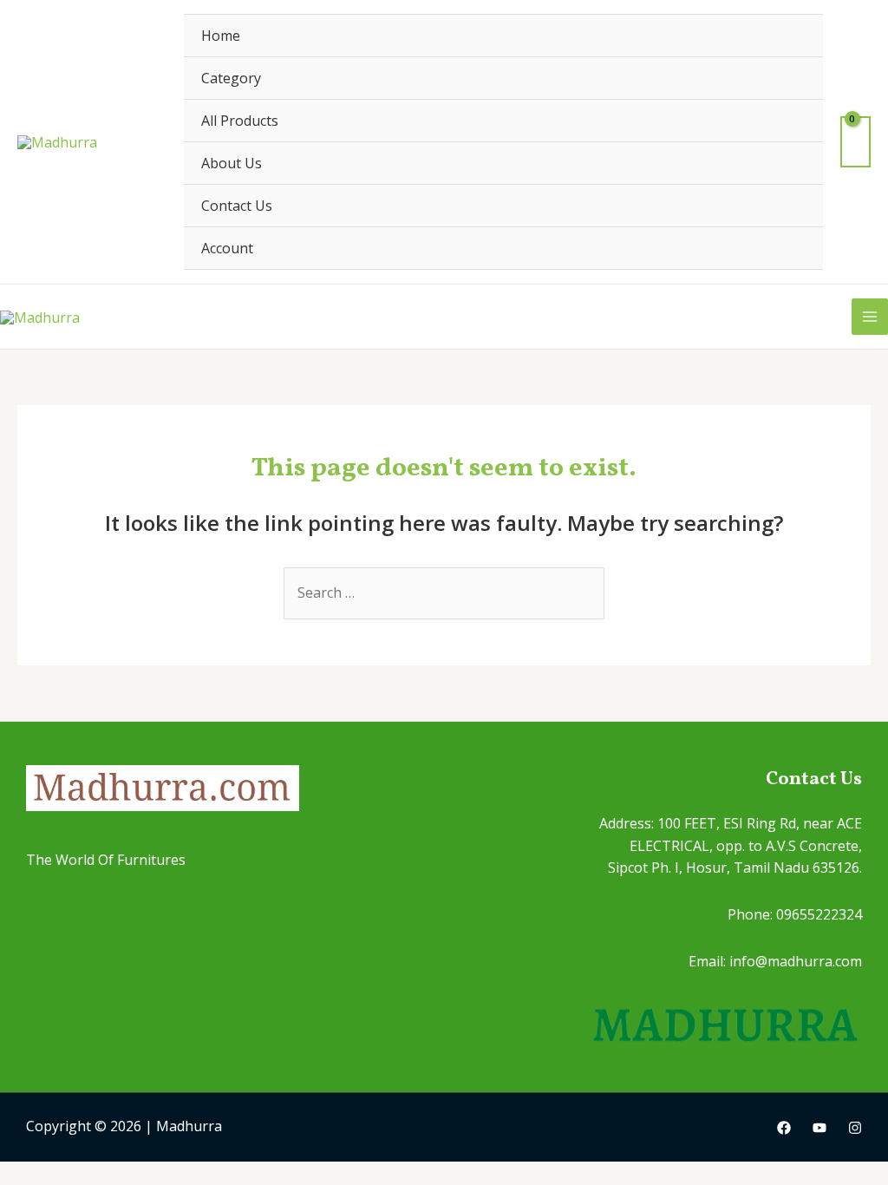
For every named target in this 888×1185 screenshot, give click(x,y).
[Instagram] (855, 1128)
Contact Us (236, 205)
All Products (239, 120)
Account (227, 248)
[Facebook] (784, 1128)
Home (220, 35)
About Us (231, 163)
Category (231, 78)
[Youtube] (819, 1128)
